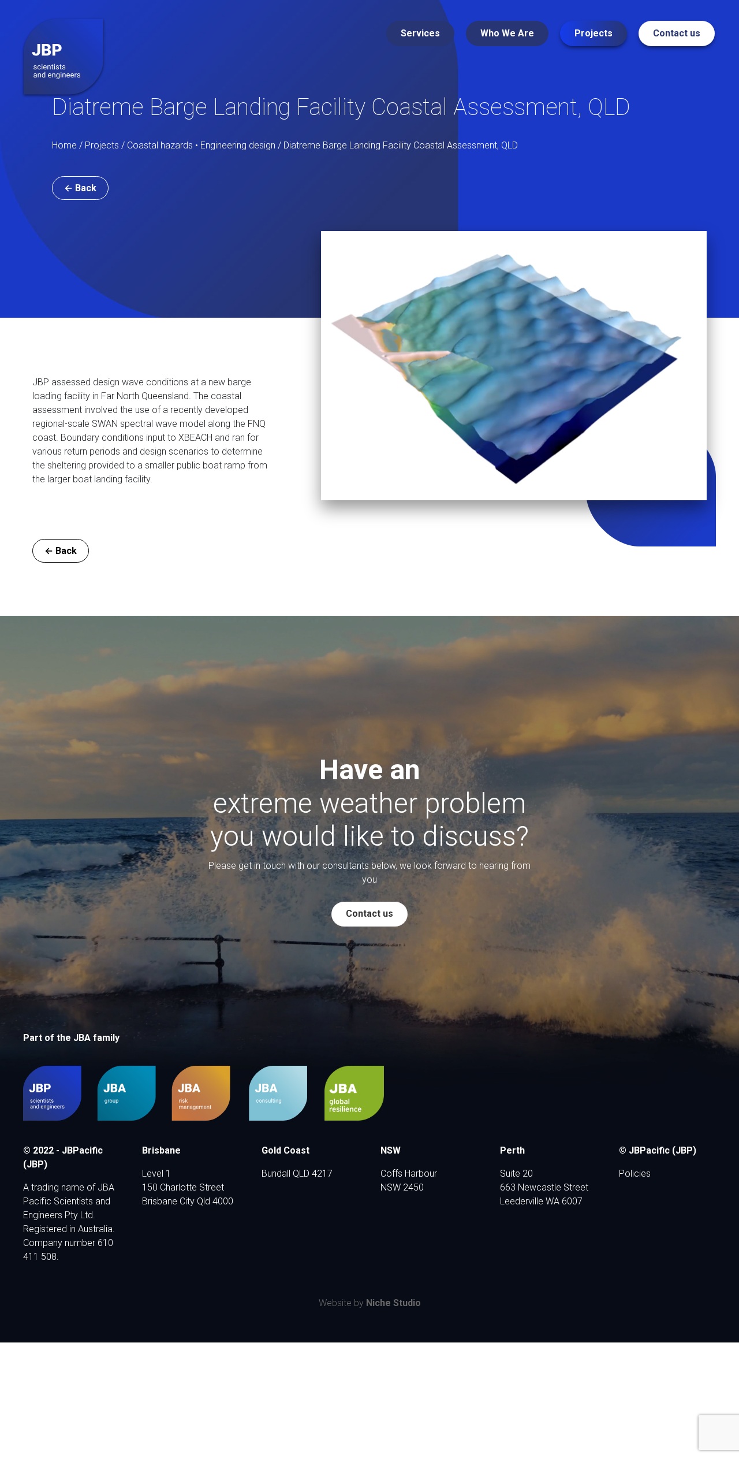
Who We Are (507, 33)
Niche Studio (393, 1302)
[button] (80, 188)
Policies (635, 1173)
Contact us (676, 33)
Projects (593, 33)
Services (420, 33)
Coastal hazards (160, 145)
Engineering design (237, 145)
